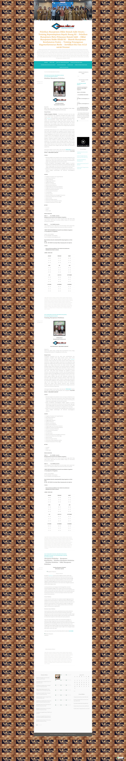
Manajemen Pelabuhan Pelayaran (49, 302)
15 (86, 682)
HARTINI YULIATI (38, 677)
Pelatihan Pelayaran (63, 305)
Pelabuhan (49, 118)
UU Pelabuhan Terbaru (51, 307)
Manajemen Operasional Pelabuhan (56, 300)
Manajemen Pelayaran (47, 543)
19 (79, 684)
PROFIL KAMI (52, 62)
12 (79, 682)
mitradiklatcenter (40, 83)
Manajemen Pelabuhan (59, 75)
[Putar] (78, 145)
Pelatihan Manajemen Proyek (48, 305)
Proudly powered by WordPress (56, 734)
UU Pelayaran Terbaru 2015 (67, 307)
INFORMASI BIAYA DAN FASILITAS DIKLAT (48, 64)
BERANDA (46, 62)
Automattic (73, 734)
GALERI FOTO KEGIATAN (64, 67)
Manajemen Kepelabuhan (49, 75)
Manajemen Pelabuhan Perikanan (60, 302)
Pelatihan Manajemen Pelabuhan (51, 76)
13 (81, 682)
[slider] (82, 145)
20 (81, 684)
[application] (83, 142)
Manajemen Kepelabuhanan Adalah (63, 538)
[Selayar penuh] (88, 145)
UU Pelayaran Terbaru (58, 307)
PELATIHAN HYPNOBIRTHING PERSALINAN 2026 (81, 703)
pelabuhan (51, 575)
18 (77, 684)
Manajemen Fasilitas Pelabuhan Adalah (62, 297)
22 (86, 684)
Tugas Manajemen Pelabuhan (56, 306)
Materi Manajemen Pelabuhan (56, 543)
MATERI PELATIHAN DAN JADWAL (76, 62)
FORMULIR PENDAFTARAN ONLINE (81, 64)
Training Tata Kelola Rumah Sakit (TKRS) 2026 (81, 697)
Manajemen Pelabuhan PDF (66, 301)
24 (74, 686)
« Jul (74, 691)
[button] (83, 142)
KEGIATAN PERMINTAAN (61, 64)
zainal (37, 681)
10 (74, 682)
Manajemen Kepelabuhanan (53, 538)
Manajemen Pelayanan (68, 302)
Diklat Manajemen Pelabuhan (51, 297)
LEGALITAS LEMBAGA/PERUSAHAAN (62, 62)
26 (79, 686)
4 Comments (46, 548)
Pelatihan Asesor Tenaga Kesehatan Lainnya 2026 (81, 708)
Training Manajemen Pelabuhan (54, 318)
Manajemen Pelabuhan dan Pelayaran (56, 301)
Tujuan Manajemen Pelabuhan (65, 306)
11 (77, 682)
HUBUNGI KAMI (70, 64)
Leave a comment (47, 663)
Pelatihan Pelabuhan (57, 305)
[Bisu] (86, 145)
